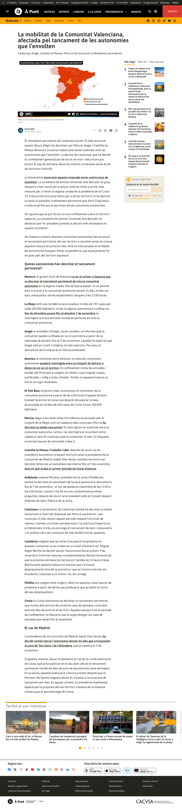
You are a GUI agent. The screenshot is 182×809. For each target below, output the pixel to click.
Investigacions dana (79, 2)
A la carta (94, 11)
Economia (59, 20)
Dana (48, 20)
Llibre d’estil (147, 786)
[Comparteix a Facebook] (111, 130)
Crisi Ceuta (35, 2)
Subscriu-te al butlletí (51, 786)
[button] (80, 748)
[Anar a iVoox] (56, 769)
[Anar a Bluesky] (39, 769)
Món (80, 20)
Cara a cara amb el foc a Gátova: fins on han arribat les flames (24, 738)
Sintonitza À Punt (116, 781)
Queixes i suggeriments (18, 786)
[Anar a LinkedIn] (68, 769)
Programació (114, 11)
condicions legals (150, 195)
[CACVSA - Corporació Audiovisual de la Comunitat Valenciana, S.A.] (155, 801)
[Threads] (174, 20)
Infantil (136, 11)
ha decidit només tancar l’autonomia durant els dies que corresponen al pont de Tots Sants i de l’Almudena (67, 641)
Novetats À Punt (107, 2)
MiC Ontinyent (62, 2)
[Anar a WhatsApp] (51, 769)
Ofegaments (48, 2)
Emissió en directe (150, 781)
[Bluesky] (169, 20)
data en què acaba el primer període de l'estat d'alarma (60, 468)
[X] (153, 20)
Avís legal (46, 791)
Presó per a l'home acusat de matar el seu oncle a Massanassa (113, 738)
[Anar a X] (16, 769)
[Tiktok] (164, 20)
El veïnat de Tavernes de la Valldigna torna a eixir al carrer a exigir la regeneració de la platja (154, 739)
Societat (38, 20)
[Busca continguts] (149, 11)
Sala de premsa (81, 781)
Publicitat (46, 781)
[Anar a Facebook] (10, 769)
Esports (64, 11)
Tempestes (24, 2)
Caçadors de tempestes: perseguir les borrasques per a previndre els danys (68, 739)
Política (27, 20)
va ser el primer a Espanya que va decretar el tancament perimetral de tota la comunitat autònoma (68, 281)
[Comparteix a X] (105, 130)
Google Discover (150, 2)
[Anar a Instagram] (21, 769)
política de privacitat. (141, 198)
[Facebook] (148, 20)
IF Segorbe (12, 2)
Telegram (176, 2)
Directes (172, 11)
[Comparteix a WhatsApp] (100, 130)
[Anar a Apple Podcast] (62, 769)
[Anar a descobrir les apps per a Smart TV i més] (144, 770)
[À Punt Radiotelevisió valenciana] (22, 801)
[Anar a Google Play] (93, 770)
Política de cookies (117, 791)
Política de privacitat (84, 791)
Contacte (12, 781)
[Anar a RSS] (74, 769)
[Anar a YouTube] (33, 769)
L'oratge (94, 2)
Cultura (70, 20)
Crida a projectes (82, 786)
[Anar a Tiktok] (27, 769)
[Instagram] (159, 20)
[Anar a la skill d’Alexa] (127, 770)
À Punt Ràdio (122, 2)
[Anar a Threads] (45, 769)
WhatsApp (164, 2)
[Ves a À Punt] (27, 11)
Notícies (49, 11)
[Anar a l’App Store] (112, 770)
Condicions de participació (19, 791)
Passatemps (136, 2)
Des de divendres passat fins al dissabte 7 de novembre (60, 313)
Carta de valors (115, 786)
